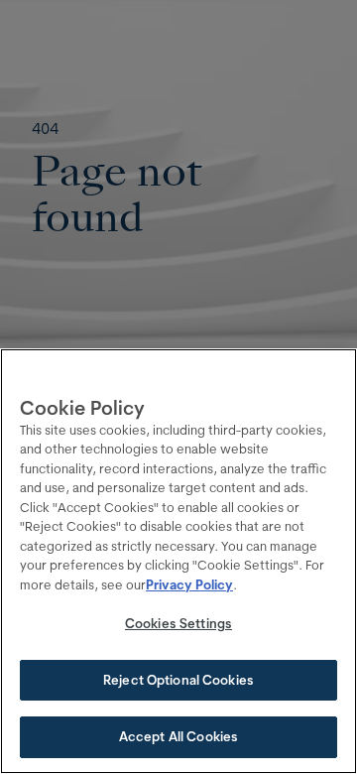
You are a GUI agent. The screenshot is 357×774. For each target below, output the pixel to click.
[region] (178, 561)
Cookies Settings (178, 623)
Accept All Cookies (178, 736)
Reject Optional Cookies (178, 680)
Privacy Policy (189, 584)
